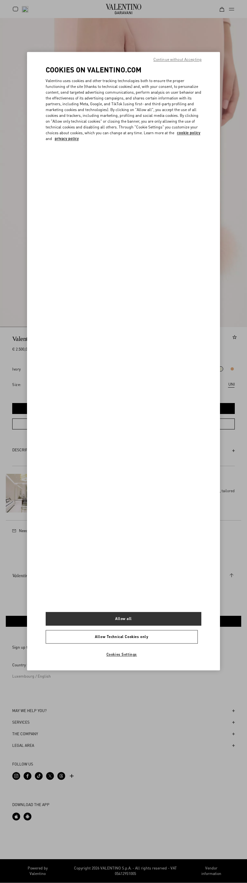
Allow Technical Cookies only (121, 636)
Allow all (123, 618)
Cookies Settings (121, 654)
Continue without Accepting (177, 59)
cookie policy (188, 133)
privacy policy (67, 138)
